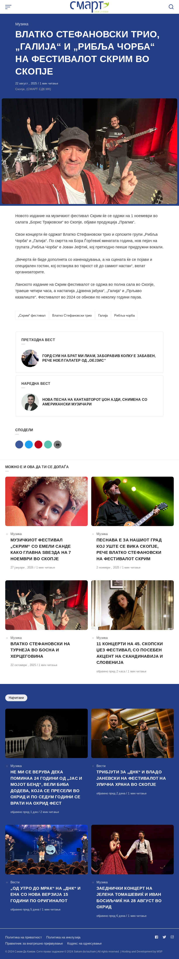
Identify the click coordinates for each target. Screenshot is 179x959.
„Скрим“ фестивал (32, 315)
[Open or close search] (171, 6)
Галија (103, 315)
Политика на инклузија (63, 937)
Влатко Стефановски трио (72, 315)
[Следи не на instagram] (171, 937)
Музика (21, 24)
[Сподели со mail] (48, 444)
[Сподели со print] (58, 444)
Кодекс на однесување (84, 943)
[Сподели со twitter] (29, 444)
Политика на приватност (23, 937)
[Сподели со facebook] (19, 444)
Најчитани (16, 697)
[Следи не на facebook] (157, 937)
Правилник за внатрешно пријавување (34, 943)
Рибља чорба (124, 315)
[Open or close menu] (8, 7)
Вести (100, 766)
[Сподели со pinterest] (38, 444)
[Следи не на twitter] (164, 937)
